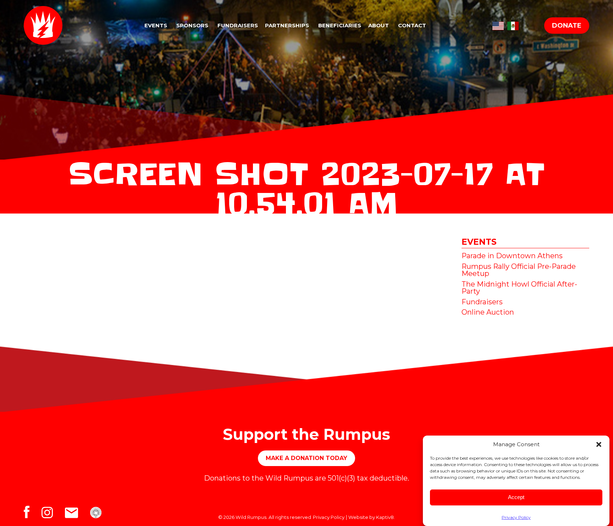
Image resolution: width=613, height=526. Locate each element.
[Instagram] (53, 514)
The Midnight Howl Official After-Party (519, 287)
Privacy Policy (516, 517)
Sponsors (192, 25)
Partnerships (287, 25)
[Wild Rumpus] (52, 25)
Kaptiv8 (385, 517)
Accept (516, 497)
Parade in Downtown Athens (512, 255)
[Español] (513, 24)
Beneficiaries (339, 25)
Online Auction (488, 312)
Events (155, 25)
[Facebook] (33, 514)
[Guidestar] (100, 514)
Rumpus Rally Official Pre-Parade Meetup (519, 270)
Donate (566, 25)
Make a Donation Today (306, 458)
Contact (412, 25)
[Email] (77, 514)
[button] (598, 444)
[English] (498, 24)
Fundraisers (237, 25)
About (378, 25)
